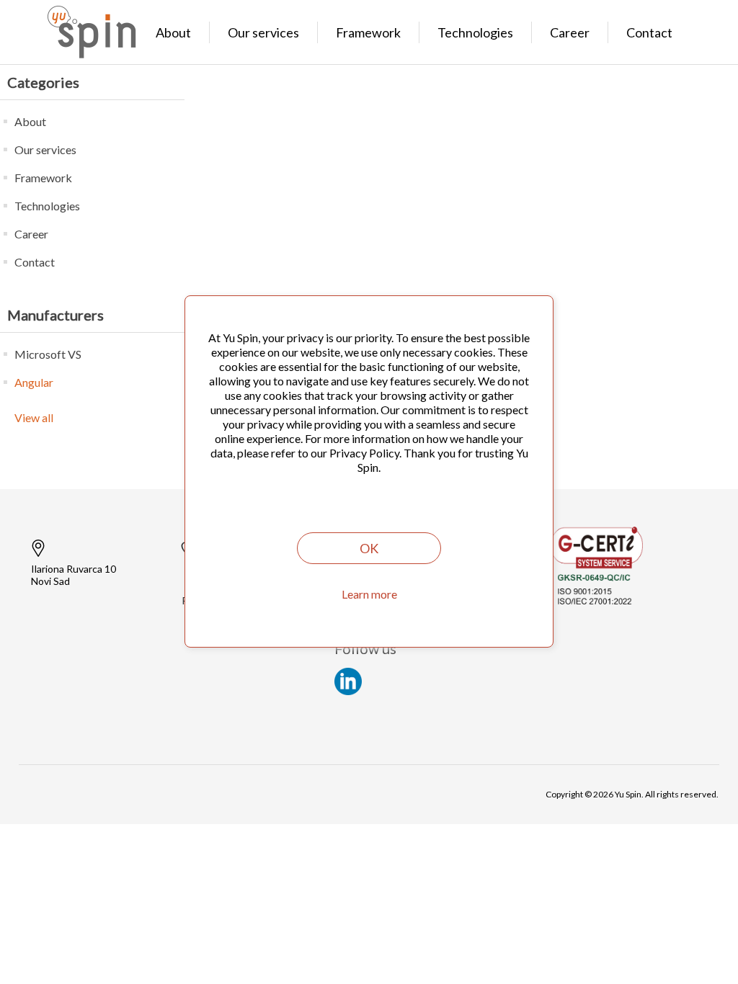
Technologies (475, 32)
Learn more (369, 594)
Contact (649, 32)
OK (369, 548)
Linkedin (348, 681)
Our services (263, 32)
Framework (368, 32)
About (173, 32)
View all (33, 417)
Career (570, 32)
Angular (33, 382)
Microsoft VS (47, 354)
